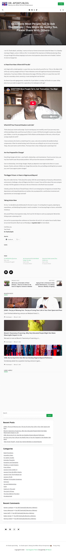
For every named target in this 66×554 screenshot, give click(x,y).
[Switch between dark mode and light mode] (60, 10)
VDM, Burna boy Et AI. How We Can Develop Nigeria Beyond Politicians (28, 358)
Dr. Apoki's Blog (18, 3)
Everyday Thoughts (9, 460)
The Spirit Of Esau (9, 491)
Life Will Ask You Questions (10, 258)
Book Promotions (8, 453)
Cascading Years (8, 455)
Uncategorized (8, 496)
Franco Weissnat (8, 510)
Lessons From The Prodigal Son (13, 474)
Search (5, 413)
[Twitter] (36, 10)
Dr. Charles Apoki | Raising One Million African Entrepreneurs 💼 (35, 545)
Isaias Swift (7, 513)
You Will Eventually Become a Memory (26, 507)
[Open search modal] (2, 10)
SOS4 (5, 486)
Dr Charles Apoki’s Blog (12, 545)
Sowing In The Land (9, 489)
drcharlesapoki (29, 34)
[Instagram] (34, 10)
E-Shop (61, 4)
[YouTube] (29, 10)
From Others (7, 467)
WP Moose (48, 550)
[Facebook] (32, 10)
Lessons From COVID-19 (10, 470)
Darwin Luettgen (8, 507)
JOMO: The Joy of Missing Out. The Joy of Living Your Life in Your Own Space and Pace (33, 310)
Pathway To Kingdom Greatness (13, 479)
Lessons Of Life (8, 477)
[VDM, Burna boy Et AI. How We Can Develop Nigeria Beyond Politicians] (33, 350)
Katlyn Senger (8, 516)
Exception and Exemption (11, 462)
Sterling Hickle (8, 518)
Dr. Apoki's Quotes (9, 457)
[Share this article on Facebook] (6, 272)
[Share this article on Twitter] (11, 272)
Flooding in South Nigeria (11, 465)
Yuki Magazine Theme (32, 550)
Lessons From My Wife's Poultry (13, 472)
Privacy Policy (56, 545)
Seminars (6, 482)
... (39, 313)
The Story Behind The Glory (11, 494)
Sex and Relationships (10, 484)
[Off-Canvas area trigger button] (63, 10)
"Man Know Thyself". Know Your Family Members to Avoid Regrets (23, 441)
